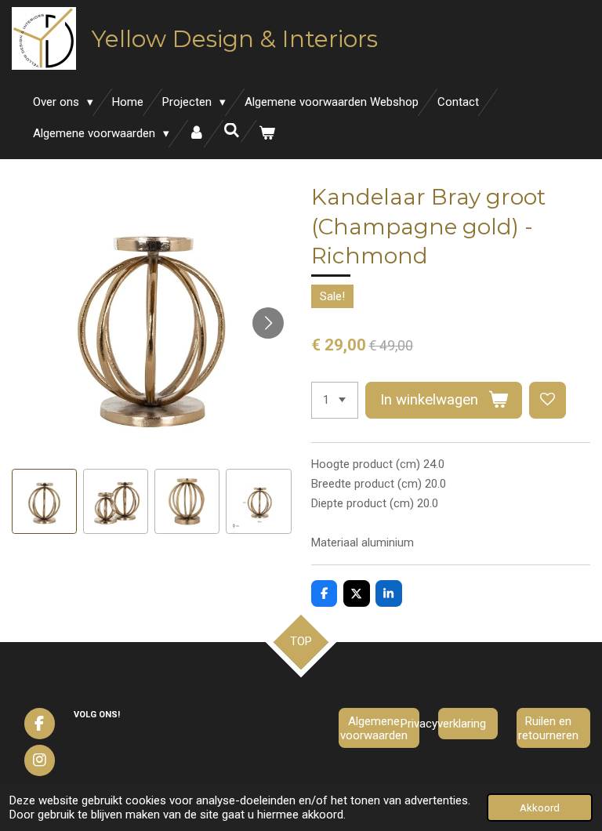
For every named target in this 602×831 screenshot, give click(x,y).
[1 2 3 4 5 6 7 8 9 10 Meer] (334, 400)
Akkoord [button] (540, 807)
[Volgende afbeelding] (268, 323)
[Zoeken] (231, 131)
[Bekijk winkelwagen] (267, 133)
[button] (44, 501)
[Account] (196, 133)
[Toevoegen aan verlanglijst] (547, 400)
